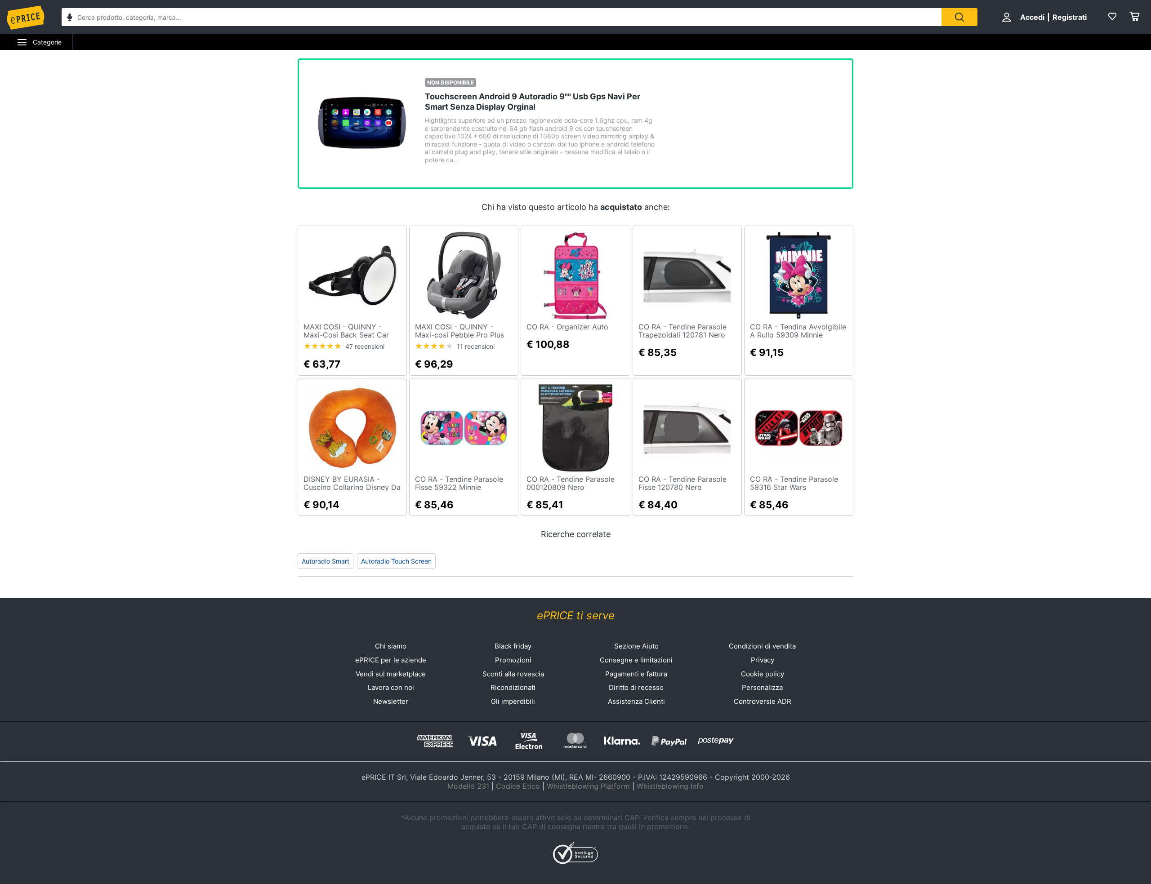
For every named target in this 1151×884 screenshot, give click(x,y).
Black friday (513, 646)
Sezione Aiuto (636, 646)
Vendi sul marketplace (391, 674)
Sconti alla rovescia (513, 674)
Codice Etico (518, 786)
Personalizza (762, 687)
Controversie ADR (762, 701)
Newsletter (390, 701)
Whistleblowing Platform (588, 786)
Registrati (1070, 17)
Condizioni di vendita (762, 646)
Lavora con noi (391, 687)
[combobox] (501, 17)
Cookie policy (762, 674)
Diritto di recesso (636, 687)
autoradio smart (325, 561)
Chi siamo (390, 646)
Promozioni (513, 660)
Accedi (1032, 17)
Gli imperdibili (513, 701)
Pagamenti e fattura (636, 674)
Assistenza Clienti (636, 701)
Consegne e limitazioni (636, 660)
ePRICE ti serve (576, 615)
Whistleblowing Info (670, 786)
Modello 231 (468, 786)
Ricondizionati (513, 687)
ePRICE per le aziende (390, 660)
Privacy (762, 660)
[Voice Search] (69, 18)
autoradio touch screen (396, 561)
